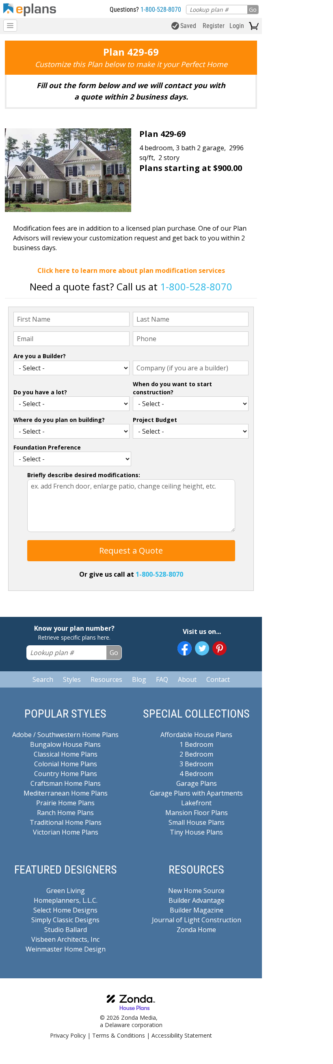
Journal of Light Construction (196, 919)
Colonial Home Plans (65, 763)
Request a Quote (131, 550)
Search (42, 679)
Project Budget (155, 420)
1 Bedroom (196, 744)
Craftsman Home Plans (65, 783)
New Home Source (196, 890)
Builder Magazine (196, 910)
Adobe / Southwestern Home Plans (65, 734)
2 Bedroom (196, 754)
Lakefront (196, 802)
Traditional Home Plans (66, 822)
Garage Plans (196, 783)
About (187, 679)
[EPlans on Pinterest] (219, 648)
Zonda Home (196, 929)
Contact (218, 679)
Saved (188, 26)
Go (253, 9)
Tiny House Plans (196, 832)
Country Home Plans (65, 773)
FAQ (162, 679)
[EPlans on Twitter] (202, 648)
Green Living (65, 890)
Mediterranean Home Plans (66, 793)
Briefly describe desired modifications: (83, 475)
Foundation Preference (47, 447)
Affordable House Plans (196, 734)
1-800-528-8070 (161, 9)
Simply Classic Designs (65, 919)
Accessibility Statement (181, 1035)
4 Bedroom (196, 773)
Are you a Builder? (39, 356)
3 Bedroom (196, 763)
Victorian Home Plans (65, 832)
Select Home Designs (65, 910)
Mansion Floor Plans (196, 812)
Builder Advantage (197, 900)
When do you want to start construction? (172, 388)
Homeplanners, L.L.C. (65, 900)
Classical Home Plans (65, 754)
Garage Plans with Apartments (196, 793)
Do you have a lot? (40, 392)
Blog (139, 679)
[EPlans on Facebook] (184, 648)
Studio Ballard (65, 929)
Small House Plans (197, 822)
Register (214, 26)
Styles (72, 679)
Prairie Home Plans (65, 802)
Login (236, 26)
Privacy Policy (68, 1035)
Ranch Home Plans (65, 812)
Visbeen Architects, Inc (65, 939)
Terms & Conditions (118, 1035)
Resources (106, 679)
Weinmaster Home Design (66, 949)
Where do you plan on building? (59, 420)
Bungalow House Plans (65, 744)
